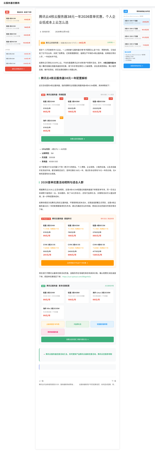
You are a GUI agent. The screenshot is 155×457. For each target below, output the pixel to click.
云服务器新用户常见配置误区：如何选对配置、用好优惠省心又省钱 (97, 384)
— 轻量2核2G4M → (77, 43)
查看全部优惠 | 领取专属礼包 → (77, 339)
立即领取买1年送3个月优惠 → (77, 263)
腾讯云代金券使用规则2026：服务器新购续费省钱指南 (57, 384)
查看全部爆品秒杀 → (18, 69)
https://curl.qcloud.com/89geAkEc (76, 277)
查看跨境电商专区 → (137, 66)
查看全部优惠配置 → (77, 139)
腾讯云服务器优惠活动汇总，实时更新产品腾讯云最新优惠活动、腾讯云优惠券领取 (79, 354)
